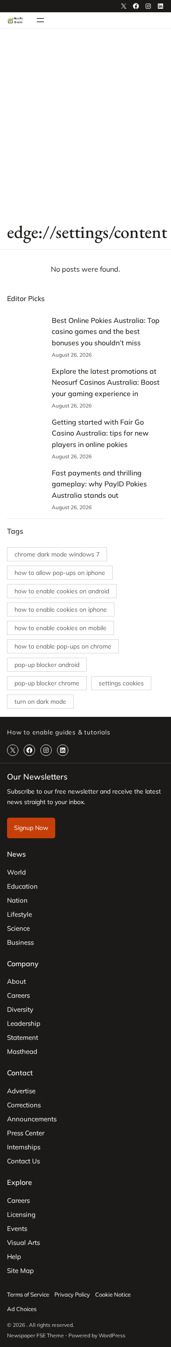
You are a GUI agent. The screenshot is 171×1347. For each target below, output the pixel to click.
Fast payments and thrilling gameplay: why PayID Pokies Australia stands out (99, 484)
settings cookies (121, 683)
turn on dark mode (40, 701)
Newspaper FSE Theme (35, 1335)
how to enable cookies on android (61, 591)
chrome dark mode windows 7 (57, 554)
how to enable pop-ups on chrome (62, 646)
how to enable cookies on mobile (60, 628)
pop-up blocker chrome (46, 683)
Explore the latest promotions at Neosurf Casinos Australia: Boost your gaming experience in (106, 382)
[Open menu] (40, 20)
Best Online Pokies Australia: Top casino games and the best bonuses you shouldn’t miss (106, 331)
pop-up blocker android (46, 665)
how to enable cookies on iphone (60, 609)
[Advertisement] (85, 124)
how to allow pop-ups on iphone (59, 573)
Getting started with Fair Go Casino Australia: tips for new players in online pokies (100, 433)
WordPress (112, 1335)
